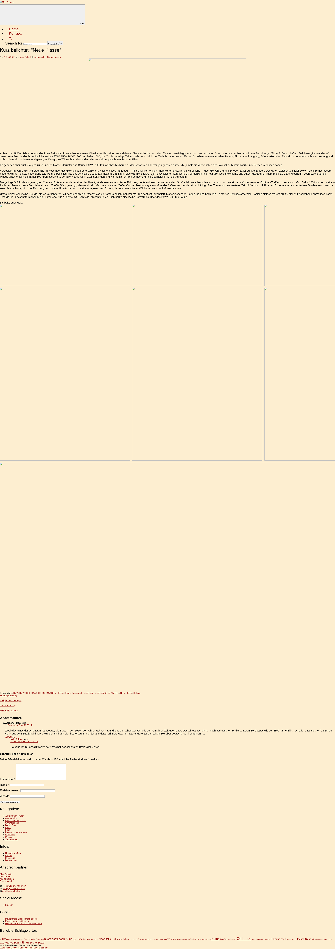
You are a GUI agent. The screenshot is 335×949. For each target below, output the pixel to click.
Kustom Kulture (122, 939)
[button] (10, 39)
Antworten (10, 737)
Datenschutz (11, 860)
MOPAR (167, 939)
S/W (282, 939)
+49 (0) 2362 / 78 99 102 (14, 886)
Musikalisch (10, 837)
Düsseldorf (77, 693)
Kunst (112, 939)
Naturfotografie (225, 939)
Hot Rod (87, 939)
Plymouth (267, 939)
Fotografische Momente (16, 832)
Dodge (32, 939)
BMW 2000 (24, 693)
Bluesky (9, 905)
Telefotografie (318, 939)
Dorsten (40, 939)
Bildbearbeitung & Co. (15, 820)
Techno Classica (305, 939)
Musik (192, 939)
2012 (3, 939)
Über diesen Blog (13, 853)
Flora (7, 830)
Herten (80, 939)
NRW (234, 939)
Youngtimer (21, 942)
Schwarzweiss (290, 939)
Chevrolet (19, 939)
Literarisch (10, 835)
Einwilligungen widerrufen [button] (17, 921)
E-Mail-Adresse (10, 790)
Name (4, 784)
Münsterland (206, 939)
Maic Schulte (26, 57)
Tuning (325, 939)
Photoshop (259, 939)
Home (14, 29)
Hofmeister (88, 693)
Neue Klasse (126, 693)
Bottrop (13, 939)
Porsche (275, 939)
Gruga (73, 939)
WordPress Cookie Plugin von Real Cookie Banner (24, 948)
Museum (187, 939)
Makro (142, 939)
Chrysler (27, 939)
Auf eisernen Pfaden (14, 816)
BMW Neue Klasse (54, 693)
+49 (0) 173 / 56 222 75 (14, 888)
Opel (253, 939)
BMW (15, 693)
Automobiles (40, 57)
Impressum (10, 858)
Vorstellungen (11, 839)
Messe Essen (158, 939)
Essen (61, 938)
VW (11, 943)
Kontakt (15, 33)
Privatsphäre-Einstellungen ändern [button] (21, 919)
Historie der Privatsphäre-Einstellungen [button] (23, 923)
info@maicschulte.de (12, 891)
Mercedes (149, 939)
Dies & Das (10, 825)
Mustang (198, 939)
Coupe (67, 693)
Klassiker (115, 693)
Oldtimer (137, 693)
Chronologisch (54, 57)
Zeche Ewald (37, 942)
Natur (215, 938)
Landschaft (134, 939)
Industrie (94, 939)
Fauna (8, 827)
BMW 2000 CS (38, 693)
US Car (7, 943)
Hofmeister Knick (102, 693)
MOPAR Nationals (177, 939)
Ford (67, 939)
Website (4, 796)
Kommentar (7, 779)
